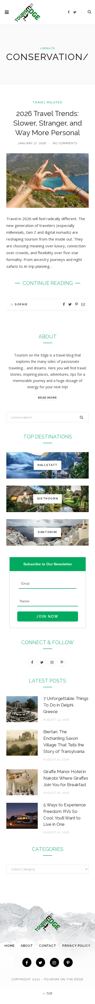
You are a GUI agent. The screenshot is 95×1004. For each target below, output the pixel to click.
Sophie (21, 304)
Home (9, 946)
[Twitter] (40, 962)
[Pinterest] (76, 304)
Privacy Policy (76, 946)
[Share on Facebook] (64, 304)
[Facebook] (26, 962)
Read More (47, 397)
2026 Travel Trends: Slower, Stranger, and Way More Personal (47, 123)
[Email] (83, 304)
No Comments (65, 143)
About (27, 946)
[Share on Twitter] (70, 304)
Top (48, 993)
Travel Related (47, 102)
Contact (47, 946)
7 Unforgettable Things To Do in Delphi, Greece (65, 705)
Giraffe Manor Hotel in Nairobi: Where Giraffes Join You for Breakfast (65, 778)
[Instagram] (54, 962)
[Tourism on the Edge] (27, 12)
